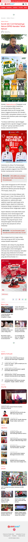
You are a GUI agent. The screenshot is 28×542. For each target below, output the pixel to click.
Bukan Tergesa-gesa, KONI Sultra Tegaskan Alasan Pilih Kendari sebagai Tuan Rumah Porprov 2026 (20, 514)
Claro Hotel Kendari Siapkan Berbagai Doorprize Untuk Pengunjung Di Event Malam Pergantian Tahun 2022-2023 (17, 454)
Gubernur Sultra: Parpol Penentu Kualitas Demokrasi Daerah (11, 407)
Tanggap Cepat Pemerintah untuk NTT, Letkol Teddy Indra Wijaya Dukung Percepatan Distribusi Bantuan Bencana (7, 330)
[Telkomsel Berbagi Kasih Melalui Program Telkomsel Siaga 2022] (4, 440)
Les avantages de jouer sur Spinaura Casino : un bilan (20, 337)
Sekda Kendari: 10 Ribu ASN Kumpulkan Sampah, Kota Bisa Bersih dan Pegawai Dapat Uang (15, 375)
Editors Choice (4, 21)
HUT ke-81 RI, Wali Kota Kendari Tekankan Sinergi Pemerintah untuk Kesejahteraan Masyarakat (21, 330)
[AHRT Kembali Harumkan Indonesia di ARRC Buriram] (14, 478)
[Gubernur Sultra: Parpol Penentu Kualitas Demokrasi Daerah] (14, 396)
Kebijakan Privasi (20, 534)
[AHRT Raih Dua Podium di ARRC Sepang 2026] (7, 494)
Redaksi (14, 536)
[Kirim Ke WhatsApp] (25, 299)
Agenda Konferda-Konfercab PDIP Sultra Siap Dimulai (17, 413)
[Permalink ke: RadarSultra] (2, 32)
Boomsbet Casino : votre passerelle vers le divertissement (6, 337)
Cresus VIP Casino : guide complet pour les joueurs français (21, 308)
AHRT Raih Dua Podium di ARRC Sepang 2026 (5, 500)
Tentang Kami (7, 536)
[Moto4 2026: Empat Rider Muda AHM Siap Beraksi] (21, 494)
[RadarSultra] (9, 4)
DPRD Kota (5, 294)
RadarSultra (6, 31)
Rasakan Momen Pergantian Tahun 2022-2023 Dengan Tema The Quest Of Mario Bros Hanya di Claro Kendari (18, 461)
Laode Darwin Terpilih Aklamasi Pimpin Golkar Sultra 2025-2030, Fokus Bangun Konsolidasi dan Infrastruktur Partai (18, 420)
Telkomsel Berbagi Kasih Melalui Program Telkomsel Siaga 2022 (18, 439)
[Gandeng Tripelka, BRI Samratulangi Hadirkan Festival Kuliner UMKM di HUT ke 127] (4, 433)
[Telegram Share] (22, 299)
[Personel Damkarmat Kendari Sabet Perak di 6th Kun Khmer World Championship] (7, 507)
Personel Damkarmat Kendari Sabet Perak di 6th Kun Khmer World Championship (6, 514)
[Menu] (2, 4)
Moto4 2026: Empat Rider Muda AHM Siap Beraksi (20, 500)
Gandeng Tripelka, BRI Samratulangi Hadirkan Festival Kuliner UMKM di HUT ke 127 (18, 432)
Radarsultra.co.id (11, 104)
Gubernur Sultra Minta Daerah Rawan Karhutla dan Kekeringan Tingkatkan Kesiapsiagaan (14, 358)
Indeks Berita (21, 536)
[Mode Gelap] (23, 4)
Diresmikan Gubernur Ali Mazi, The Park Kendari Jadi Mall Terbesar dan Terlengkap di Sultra (18, 447)
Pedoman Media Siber (8, 534)
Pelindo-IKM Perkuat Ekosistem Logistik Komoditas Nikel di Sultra (15, 369)
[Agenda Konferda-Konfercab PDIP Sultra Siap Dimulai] (5, 413)
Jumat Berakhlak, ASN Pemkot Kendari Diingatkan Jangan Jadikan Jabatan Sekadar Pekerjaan (7, 316)
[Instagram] (14, 529)
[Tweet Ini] (16, 299)
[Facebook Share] (13, 299)
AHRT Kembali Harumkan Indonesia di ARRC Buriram (12, 487)
